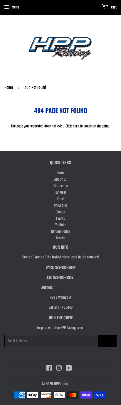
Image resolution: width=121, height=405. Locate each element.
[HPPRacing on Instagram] (59, 369)
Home (8, 87)
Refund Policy (60, 231)
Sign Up (107, 341)
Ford (60, 199)
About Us (60, 179)
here (76, 126)
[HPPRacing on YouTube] (69, 369)
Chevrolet (60, 205)
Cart (113, 7)
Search (60, 238)
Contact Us (60, 186)
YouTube (60, 225)
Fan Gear (60, 192)
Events (60, 218)
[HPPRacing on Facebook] (49, 369)
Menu (15, 7)
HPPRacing (61, 383)
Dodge (60, 212)
